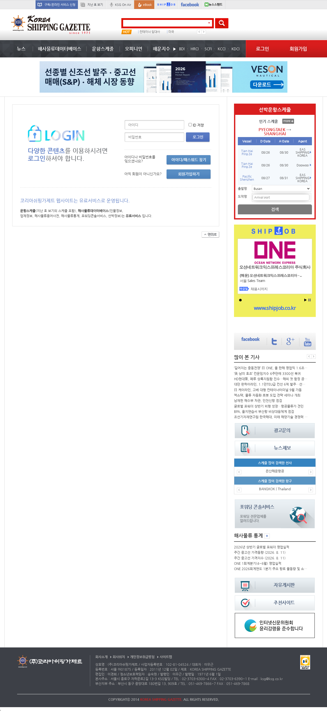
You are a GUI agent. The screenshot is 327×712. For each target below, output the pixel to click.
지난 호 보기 (95, 4)
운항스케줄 (103, 48)
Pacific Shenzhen (247, 178)
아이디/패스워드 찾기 (188, 159)
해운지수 (161, 48)
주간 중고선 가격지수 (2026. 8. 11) (260, 558)
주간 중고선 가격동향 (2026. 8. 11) (260, 552)
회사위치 (119, 656)
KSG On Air (123, 4)
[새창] (275, 615)
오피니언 (133, 48)
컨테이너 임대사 (149, 31)
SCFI (208, 49)
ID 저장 (198, 125)
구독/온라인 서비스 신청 (59, 4)
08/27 (265, 178)
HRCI (194, 49)
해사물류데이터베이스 (59, 48)
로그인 (262, 48)
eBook (147, 4)
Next (203, 32)
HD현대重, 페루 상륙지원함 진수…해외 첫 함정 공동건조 (271, 379)
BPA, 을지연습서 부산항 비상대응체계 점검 (264, 411)
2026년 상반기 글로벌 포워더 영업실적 (261, 547)
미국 (171, 31)
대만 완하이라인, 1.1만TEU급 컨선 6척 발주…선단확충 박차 (271, 384)
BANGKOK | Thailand (275, 488)
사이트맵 (166, 656)
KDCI (235, 49)
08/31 (284, 178)
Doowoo (303, 165)
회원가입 (298, 48)
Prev (199, 32)
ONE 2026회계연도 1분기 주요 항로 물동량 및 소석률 (271, 569)
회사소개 (101, 656)
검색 (275, 209)
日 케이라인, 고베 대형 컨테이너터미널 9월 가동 (268, 390)
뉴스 (21, 48)
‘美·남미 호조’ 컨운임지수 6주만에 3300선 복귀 (267, 373)
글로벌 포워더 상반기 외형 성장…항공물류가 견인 (268, 406)
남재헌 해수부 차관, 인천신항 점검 (258, 400)
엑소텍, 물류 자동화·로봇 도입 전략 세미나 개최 (267, 395)
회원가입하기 (189, 174)
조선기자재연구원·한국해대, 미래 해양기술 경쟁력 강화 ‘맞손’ (271, 417)
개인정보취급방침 (142, 656)
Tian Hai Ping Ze (247, 152)
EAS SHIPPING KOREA (303, 152)
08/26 (265, 152)
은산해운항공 (275, 471)
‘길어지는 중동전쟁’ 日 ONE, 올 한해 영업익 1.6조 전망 (271, 368)
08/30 (284, 152)
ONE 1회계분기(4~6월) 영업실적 (257, 563)
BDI (181, 49)
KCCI (221, 49)
